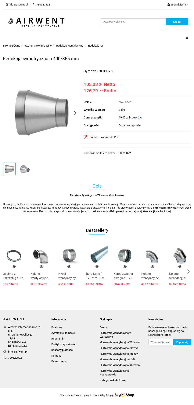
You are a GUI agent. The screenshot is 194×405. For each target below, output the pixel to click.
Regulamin (57, 338)
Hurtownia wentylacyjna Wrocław (120, 342)
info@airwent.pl (17, 351)
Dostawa (56, 327)
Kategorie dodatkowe (113, 380)
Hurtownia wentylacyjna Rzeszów (120, 365)
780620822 (15, 357)
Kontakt (56, 355)
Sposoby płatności (62, 349)
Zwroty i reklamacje (63, 332)
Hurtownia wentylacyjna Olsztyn (119, 348)
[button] (58, 320)
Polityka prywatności (63, 344)
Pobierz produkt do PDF (104, 137)
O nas (103, 327)
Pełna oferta (58, 361)
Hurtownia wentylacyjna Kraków (119, 353)
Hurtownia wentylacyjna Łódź (117, 359)
